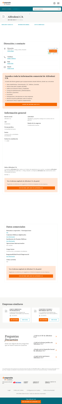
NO (7, 232)
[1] (8, 19)
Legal (9, 390)
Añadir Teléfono (11, 58)
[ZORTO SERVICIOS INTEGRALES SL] (6, 311)
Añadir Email (10, 68)
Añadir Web (10, 63)
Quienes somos (26, 382)
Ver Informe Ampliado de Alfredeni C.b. (31, 188)
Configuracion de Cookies (33, 390)
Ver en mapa (53, 51)
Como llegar (10, 51)
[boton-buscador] (59, 9)
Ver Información (10, 237)
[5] (15, 19)
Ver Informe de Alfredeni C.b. (31, 401)
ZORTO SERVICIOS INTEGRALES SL (15, 310)
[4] (13, 19)
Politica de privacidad (48, 390)
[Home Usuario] (54, 3)
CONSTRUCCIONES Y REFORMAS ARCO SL (45, 310)
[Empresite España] (7, 3)
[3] (12, 19)
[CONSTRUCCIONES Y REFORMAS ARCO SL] (35, 311)
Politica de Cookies (19, 390)
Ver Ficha (25, 319)
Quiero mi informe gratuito (31, 104)
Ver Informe (14, 319)
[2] (10, 19)
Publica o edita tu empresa (50, 382)
